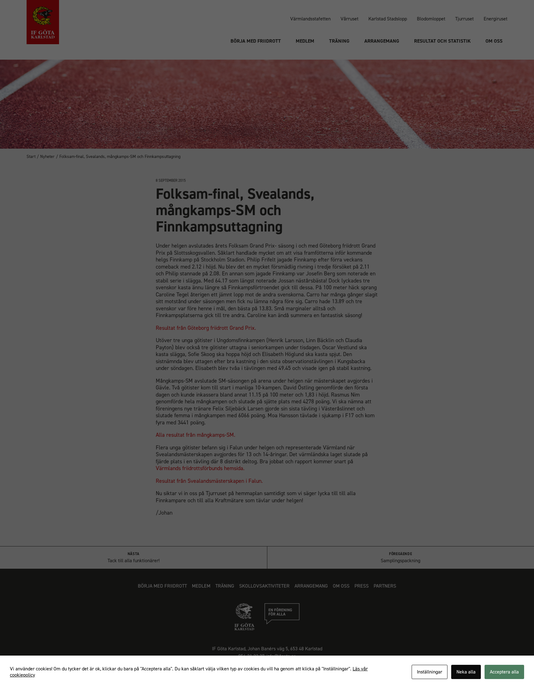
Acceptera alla (504, 672)
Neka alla (466, 672)
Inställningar (429, 672)
